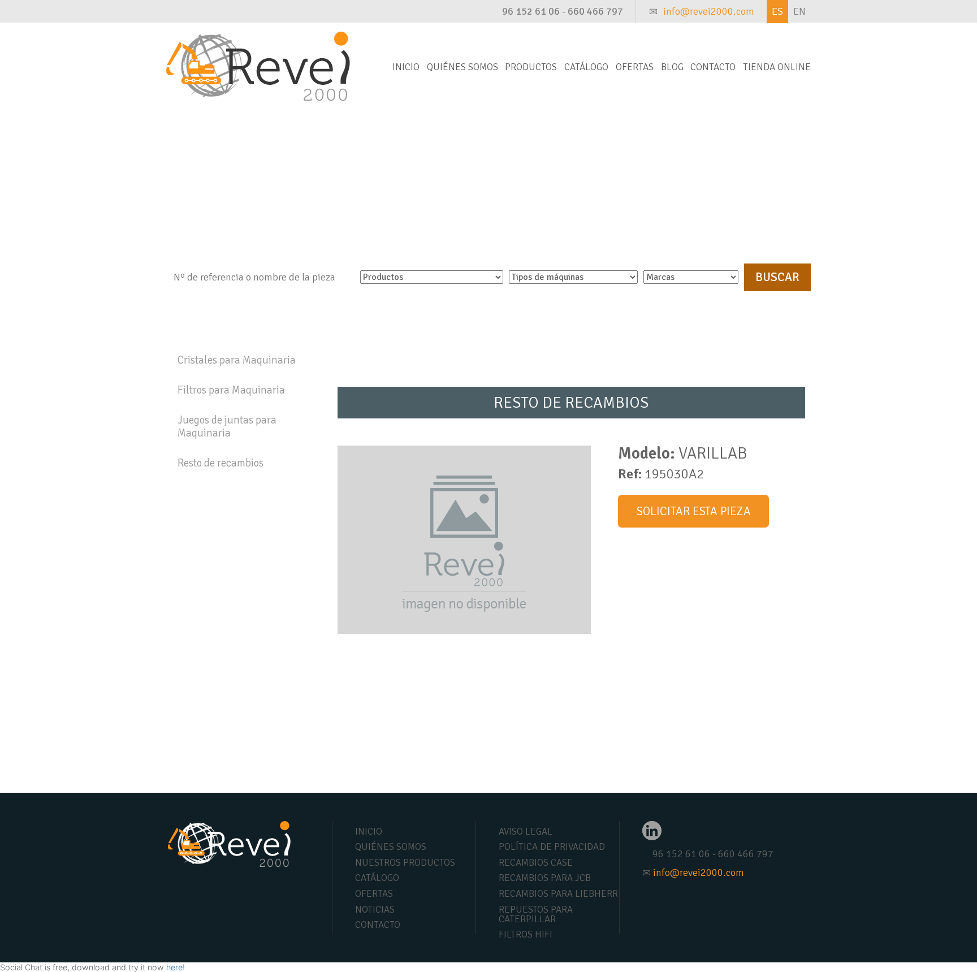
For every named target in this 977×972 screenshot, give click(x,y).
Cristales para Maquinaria (237, 360)
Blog (672, 67)
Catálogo (586, 67)
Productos (531, 67)
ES (777, 11)
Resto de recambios (220, 463)
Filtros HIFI (525, 934)
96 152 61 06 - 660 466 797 (562, 11)
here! (175, 967)
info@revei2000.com (708, 11)
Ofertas (635, 67)
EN (799, 11)
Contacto (713, 67)
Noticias (375, 909)
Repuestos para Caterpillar (536, 914)
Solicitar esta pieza (694, 511)
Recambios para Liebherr (558, 894)
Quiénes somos (462, 67)
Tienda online (777, 67)
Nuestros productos (405, 863)
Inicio (406, 67)
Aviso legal (525, 831)
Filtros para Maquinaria (231, 390)
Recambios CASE (536, 863)
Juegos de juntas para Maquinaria (227, 426)
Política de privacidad (552, 847)
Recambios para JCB (545, 878)
